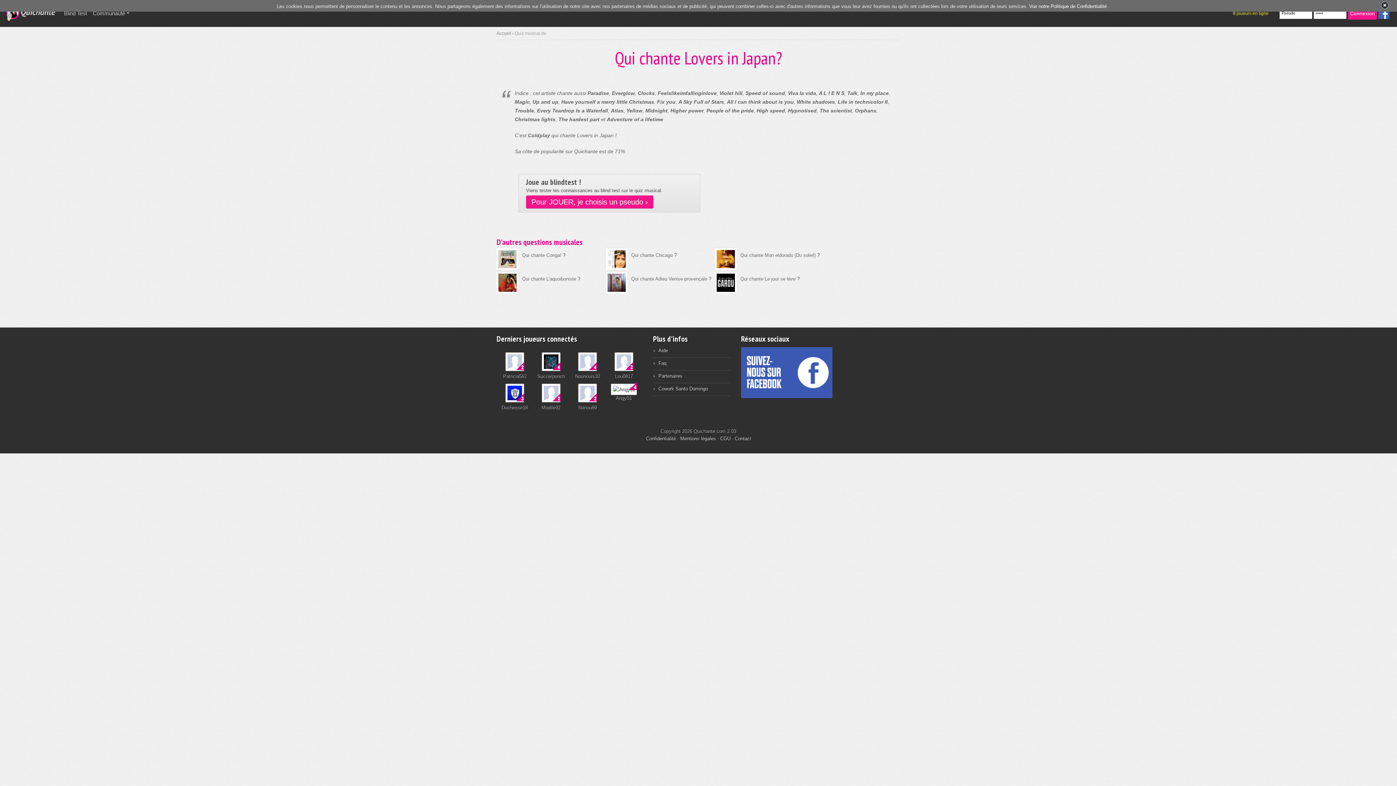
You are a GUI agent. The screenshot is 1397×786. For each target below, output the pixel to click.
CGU (725, 438)
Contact (743, 438)
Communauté (109, 13)
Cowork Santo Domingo (683, 389)
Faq (662, 363)
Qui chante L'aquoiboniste (549, 279)
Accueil (504, 33)
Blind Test (77, 13)
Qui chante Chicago (652, 255)
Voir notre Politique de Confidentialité (1068, 6)
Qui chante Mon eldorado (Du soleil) (778, 255)
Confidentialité (661, 438)
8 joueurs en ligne (1251, 13)
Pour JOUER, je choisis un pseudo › (590, 202)
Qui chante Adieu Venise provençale (669, 279)
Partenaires (670, 376)
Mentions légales (698, 438)
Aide (663, 350)
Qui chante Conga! (541, 255)
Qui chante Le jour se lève (768, 279)
